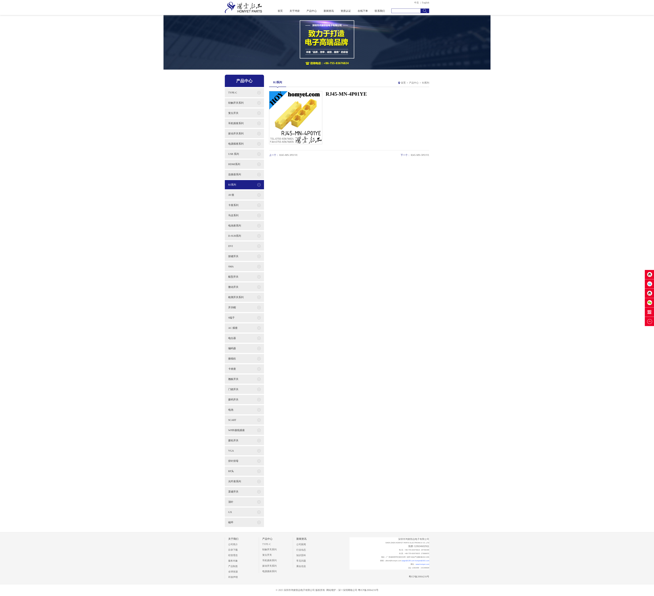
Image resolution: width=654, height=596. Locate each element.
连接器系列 (234, 174)
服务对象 (233, 561)
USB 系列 (233, 154)
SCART (232, 420)
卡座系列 (233, 205)
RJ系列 (425, 83)
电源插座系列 (236, 143)
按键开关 (233, 256)
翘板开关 (233, 379)
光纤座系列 (234, 481)
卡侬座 (232, 368)
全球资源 (233, 571)
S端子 (231, 317)
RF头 (231, 471)
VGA (231, 450)
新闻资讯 (329, 11)
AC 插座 (233, 328)
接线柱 (232, 358)
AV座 (231, 195)
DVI (230, 246)
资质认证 (346, 11)
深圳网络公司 (350, 590)
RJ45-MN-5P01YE (420, 155)
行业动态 (301, 550)
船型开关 (233, 276)
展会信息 (301, 566)
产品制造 (233, 566)
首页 (280, 11)
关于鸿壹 (295, 11)
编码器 (232, 348)
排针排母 (233, 461)
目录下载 (233, 550)
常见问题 (301, 561)
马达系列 (233, 215)
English (425, 2)
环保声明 (233, 577)
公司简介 (233, 544)
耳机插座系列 (236, 123)
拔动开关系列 (236, 133)
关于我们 (233, 539)
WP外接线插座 (236, 430)
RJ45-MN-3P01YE (288, 155)
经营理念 (233, 555)
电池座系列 (234, 225)
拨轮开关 (233, 440)
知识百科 (301, 555)
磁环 (230, 522)
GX (230, 512)
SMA (231, 266)
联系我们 (380, 11)
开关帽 (232, 307)
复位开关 (233, 113)
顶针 (230, 502)
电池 (230, 409)
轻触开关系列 (236, 102)
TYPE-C (232, 92)
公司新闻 (301, 544)
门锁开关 (233, 389)
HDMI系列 (234, 164)
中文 (416, 2)
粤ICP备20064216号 (419, 576)
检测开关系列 (236, 297)
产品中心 (312, 11)
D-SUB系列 (234, 235)
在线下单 (363, 11)
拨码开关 (233, 399)
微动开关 (233, 287)
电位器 (232, 338)
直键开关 (233, 491)
